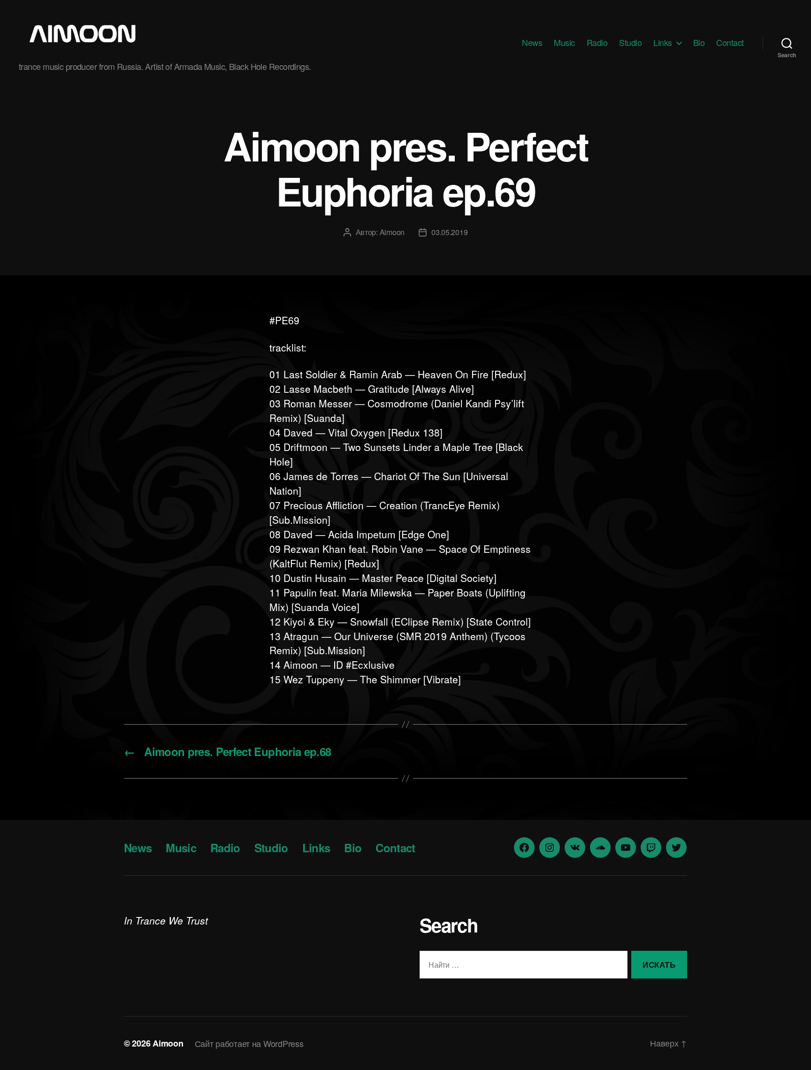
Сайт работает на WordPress (249, 1043)
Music (564, 43)
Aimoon (392, 232)
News (532, 43)
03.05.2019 (449, 232)
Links (662, 43)
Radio (597, 43)
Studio (630, 43)
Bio (699, 43)
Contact (730, 43)
